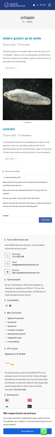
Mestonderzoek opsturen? (16, 334)
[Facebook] (10, 306)
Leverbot (9, 129)
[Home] (23, 22)
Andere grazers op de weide (22, 38)
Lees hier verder (20, 389)
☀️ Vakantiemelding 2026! (12, 177)
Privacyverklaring (13, 342)
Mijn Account (12, 326)
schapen (29, 22)
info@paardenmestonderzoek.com (25, 265)
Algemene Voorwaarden (15, 318)
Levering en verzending (15, 330)
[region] (27, 423)
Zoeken (6, 216)
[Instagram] (6, 306)
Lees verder (12, 67)
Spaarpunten (11, 322)
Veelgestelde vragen (14, 338)
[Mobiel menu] (48, 5)
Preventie (25, 45)
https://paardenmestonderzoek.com (26, 273)
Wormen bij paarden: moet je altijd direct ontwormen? (21, 198)
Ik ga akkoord (27, 431)
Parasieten (26, 135)
